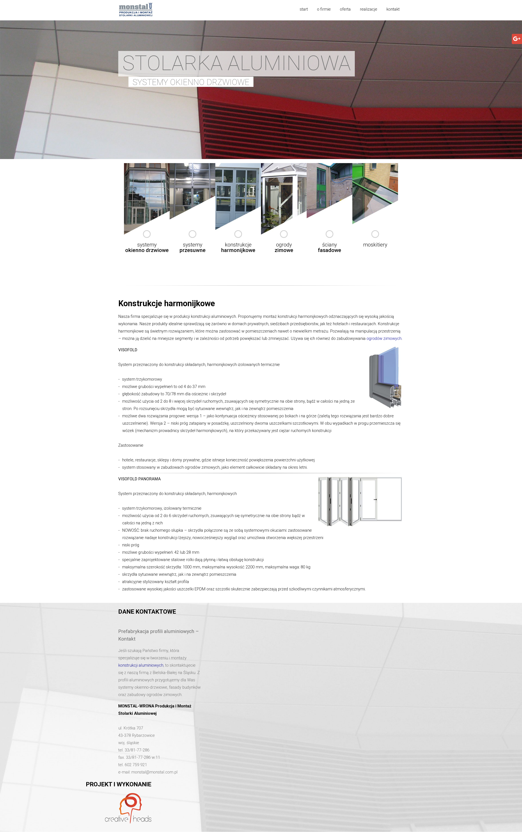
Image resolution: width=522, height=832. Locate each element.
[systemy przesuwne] (192, 166)
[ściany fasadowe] (329, 166)
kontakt (393, 9)
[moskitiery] (375, 166)
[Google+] (517, 41)
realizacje (368, 9)
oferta (345, 9)
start (304, 9)
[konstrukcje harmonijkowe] (238, 166)
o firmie (324, 9)
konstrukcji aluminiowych (140, 665)
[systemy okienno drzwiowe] (147, 166)
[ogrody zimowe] (284, 166)
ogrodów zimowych (384, 338)
